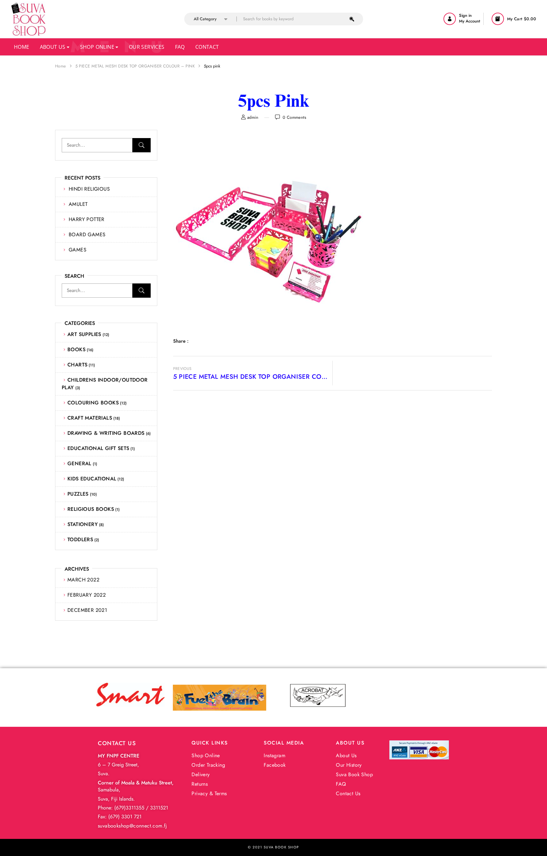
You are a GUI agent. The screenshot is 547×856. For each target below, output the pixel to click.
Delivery (201, 774)
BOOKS (76, 349)
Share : (181, 341)
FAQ (341, 784)
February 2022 (86, 595)
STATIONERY (82, 524)
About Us (53, 46)
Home (21, 46)
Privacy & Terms (209, 793)
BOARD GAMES (87, 234)
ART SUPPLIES (84, 334)
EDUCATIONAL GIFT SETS (98, 448)
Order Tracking (208, 765)
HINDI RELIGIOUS (89, 189)
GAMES (77, 249)
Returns (200, 784)
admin (252, 117)
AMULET (78, 204)
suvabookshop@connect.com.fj (132, 825)
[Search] (141, 145)
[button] (515, 19)
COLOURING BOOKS (93, 402)
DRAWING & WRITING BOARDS (106, 433)
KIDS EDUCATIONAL (91, 478)
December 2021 (87, 610)
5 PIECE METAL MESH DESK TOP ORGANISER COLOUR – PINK (135, 66)
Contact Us (348, 793)
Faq (180, 46)
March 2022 (83, 579)
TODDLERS (80, 539)
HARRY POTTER (86, 219)
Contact (207, 46)
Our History (349, 765)
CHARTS (77, 364)
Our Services (147, 46)
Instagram (274, 755)
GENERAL (79, 463)
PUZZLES (78, 494)
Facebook (275, 765)
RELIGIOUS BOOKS (90, 509)
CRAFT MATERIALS (89, 418)
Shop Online (98, 46)
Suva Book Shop (354, 774)
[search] (351, 19)
